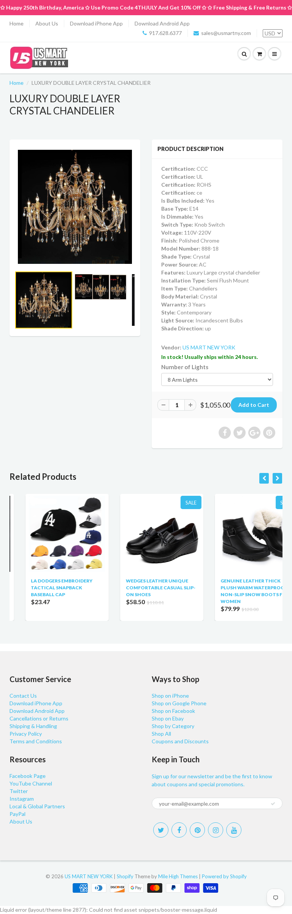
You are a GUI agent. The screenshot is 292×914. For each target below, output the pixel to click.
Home (17, 23)
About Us (46, 23)
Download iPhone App (96, 23)
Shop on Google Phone (179, 703)
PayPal (17, 814)
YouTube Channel (31, 783)
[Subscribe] (273, 804)
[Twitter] (160, 830)
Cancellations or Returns (39, 718)
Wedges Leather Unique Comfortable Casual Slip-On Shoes (144, 587)
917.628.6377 (165, 33)
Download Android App (162, 23)
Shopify (125, 876)
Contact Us (23, 695)
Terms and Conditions (36, 741)
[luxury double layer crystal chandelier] (75, 207)
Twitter (19, 791)
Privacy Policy (26, 733)
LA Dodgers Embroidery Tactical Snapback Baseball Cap (46, 587)
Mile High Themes (178, 876)
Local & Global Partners (37, 806)
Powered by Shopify (224, 876)
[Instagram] (215, 830)
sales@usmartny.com (226, 33)
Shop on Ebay (168, 718)
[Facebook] (179, 830)
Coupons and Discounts (180, 741)
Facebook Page (28, 776)
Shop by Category (173, 726)
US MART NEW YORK (208, 347)
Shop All (161, 733)
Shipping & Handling (33, 726)
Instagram (22, 798)
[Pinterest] (197, 830)
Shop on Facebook (173, 711)
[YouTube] (233, 830)
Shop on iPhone (170, 695)
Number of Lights (184, 366)
